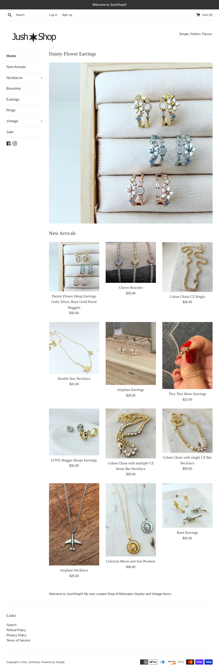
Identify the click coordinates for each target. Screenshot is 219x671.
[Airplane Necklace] (74, 524)
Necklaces (24, 78)
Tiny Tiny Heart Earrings (187, 394)
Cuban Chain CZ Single (187, 297)
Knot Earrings (187, 533)
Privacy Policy (16, 635)
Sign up (67, 14)
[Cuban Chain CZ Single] (187, 267)
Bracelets (13, 88)
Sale (9, 132)
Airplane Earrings (130, 390)
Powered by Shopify (53, 662)
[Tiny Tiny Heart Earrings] (187, 355)
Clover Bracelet (131, 288)
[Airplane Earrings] (131, 353)
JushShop (34, 662)
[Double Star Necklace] (74, 348)
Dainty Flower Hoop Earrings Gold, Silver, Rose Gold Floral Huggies (74, 302)
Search (11, 625)
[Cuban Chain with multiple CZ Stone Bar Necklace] (131, 433)
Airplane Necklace (74, 570)
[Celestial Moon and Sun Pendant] (131, 519)
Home (11, 56)
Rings (10, 110)
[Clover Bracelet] (131, 262)
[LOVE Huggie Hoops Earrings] (74, 432)
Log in (53, 14)
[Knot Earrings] (187, 505)
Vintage (24, 121)
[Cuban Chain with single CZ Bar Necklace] (187, 431)
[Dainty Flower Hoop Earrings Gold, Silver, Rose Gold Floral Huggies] (74, 266)
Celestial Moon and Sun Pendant (130, 561)
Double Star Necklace (74, 379)
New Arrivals (16, 67)
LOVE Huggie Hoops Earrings (74, 460)
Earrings (12, 99)
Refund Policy (16, 630)
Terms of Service (18, 640)
